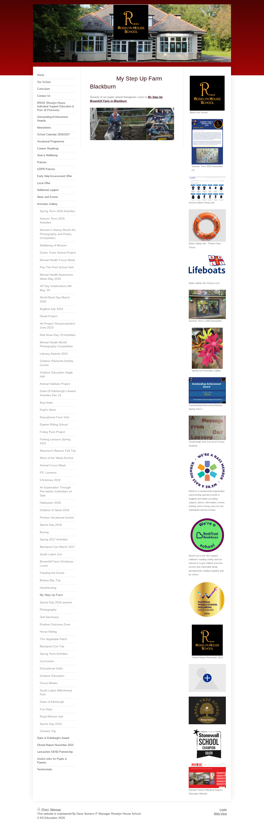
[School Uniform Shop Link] (207, 189)
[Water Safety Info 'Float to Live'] (207, 267)
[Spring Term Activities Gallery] (207, 348)
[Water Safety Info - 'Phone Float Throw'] (207, 225)
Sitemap (55, 809)
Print (44, 809)
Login (223, 809)
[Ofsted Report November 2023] (207, 640)
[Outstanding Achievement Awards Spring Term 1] (207, 390)
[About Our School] (207, 93)
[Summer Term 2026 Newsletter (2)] (207, 141)
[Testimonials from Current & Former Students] (207, 428)
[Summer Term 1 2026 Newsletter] (207, 304)
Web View (220, 813)
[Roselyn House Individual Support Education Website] (207, 775)
